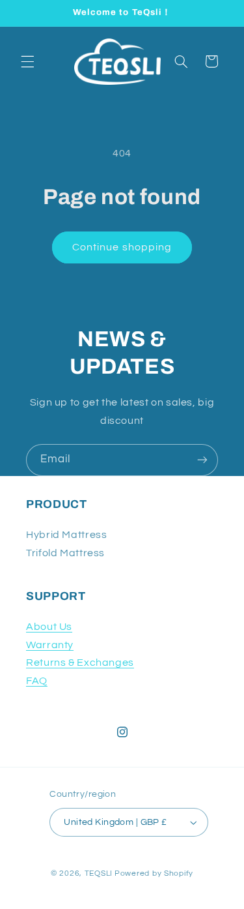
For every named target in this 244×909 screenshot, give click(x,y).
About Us (49, 626)
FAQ (36, 681)
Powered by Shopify (154, 873)
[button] (27, 61)
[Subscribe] (202, 460)
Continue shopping (122, 247)
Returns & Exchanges (80, 662)
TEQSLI (99, 873)
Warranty (50, 645)
